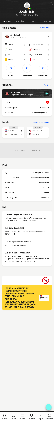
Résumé (7, 21)
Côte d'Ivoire (44, 182)
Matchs (47, 21)
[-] (49, 407)
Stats (33, 21)
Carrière (20, 21)
